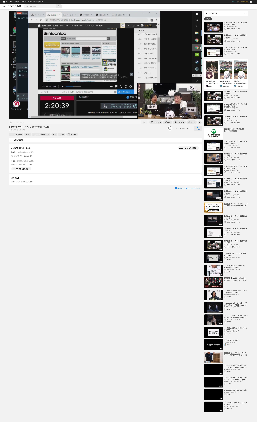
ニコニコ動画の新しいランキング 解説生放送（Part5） (235, 142)
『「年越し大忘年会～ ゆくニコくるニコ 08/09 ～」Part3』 (235, 329)
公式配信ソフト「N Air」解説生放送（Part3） (235, 155)
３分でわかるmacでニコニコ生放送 (235, 390)
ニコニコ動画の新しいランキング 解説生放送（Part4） (235, 167)
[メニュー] (200, 122)
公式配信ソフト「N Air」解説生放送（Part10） (235, 242)
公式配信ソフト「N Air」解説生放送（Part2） (235, 179)
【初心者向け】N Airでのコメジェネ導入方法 (235, 403)
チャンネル (21, 1)
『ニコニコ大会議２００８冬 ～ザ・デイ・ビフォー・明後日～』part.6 (236, 304)
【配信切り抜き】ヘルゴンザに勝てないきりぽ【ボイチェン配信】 (211, 82)
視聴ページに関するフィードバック (188, 206)
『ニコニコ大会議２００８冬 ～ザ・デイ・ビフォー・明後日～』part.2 (236, 378)
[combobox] (40, 6)
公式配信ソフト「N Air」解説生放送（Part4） (235, 217)
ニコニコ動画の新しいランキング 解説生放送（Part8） (235, 23)
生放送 (15, 1)
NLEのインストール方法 (231, 340)
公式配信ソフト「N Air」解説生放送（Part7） (235, 117)
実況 (31, 1)
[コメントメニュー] (245, 13)
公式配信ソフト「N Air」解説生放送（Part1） (235, 229)
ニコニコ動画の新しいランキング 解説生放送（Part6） (235, 105)
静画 (11, 1)
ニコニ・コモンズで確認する (188, 148)
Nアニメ (35, 1)
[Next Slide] (197, 187)
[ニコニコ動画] (14, 6)
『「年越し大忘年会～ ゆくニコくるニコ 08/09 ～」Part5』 (235, 291)
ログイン (234, 1)
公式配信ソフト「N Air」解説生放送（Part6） (235, 92)
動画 (7, 1)
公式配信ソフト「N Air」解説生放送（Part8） (235, 36)
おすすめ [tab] (208, 19)
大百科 (27, 1)
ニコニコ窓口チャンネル (181, 128)
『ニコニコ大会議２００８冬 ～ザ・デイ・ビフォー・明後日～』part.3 (236, 366)
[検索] (59, 6)
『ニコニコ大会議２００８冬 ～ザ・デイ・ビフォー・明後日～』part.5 (236, 316)
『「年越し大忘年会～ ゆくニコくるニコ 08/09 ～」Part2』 (235, 267)
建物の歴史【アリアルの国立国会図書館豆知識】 (239, 82)
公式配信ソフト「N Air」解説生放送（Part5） (235, 192)
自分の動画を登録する (23, 169)
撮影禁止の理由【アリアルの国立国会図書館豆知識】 (225, 82)
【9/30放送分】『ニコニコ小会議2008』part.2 (235, 254)
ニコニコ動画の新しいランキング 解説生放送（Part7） (235, 48)
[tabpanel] (226, 217)
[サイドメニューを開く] (4, 6)
